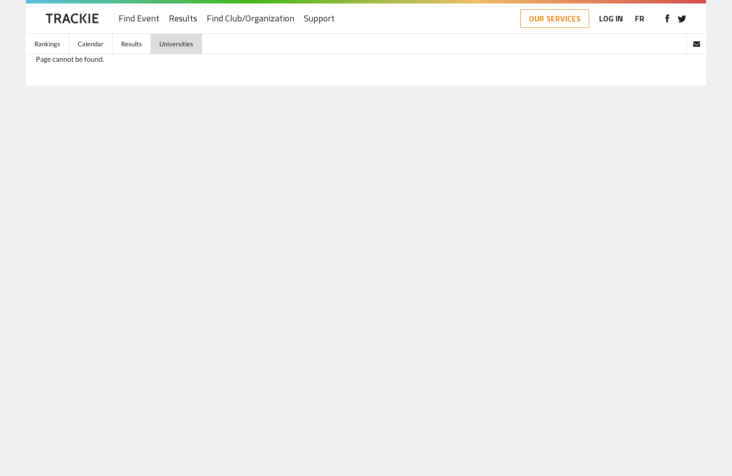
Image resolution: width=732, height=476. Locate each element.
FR (639, 18)
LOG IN (611, 18)
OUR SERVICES (555, 18)
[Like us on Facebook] (667, 18)
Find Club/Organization (250, 18)
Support (319, 18)
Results (183, 18)
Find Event (139, 18)
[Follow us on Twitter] (682, 18)
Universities (176, 44)
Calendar (91, 44)
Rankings (47, 44)
